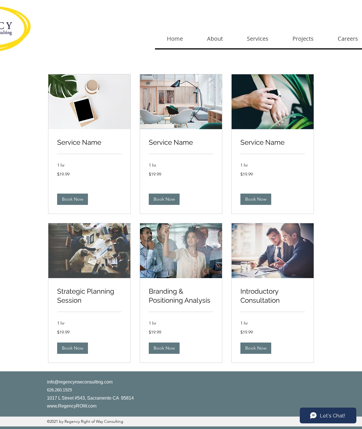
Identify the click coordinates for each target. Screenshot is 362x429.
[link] (89, 142)
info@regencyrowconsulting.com (80, 382)
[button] (72, 199)
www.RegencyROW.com (71, 406)
